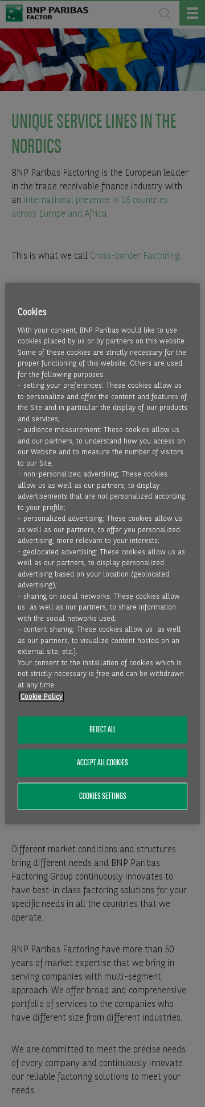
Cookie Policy (41, 696)
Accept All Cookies (102, 763)
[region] (102, 553)
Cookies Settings (102, 796)
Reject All (102, 730)
